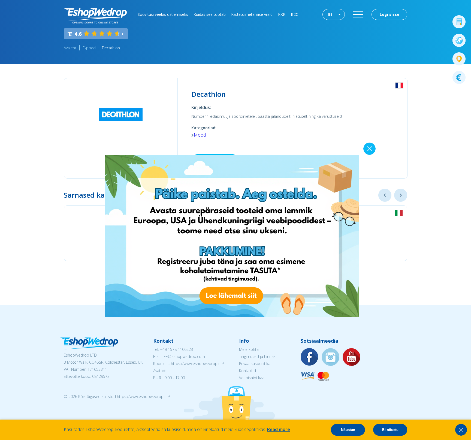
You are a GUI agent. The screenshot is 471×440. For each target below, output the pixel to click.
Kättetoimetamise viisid (252, 14)
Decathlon (111, 47)
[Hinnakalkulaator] (459, 21)
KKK (281, 14)
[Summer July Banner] (232, 315)
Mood (200, 135)
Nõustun (348, 430)
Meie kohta (249, 349)
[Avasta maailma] (459, 40)
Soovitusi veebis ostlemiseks (163, 14)
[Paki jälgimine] (459, 58)
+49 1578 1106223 (176, 349)
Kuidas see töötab (210, 14)
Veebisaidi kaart (253, 377)
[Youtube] (352, 357)
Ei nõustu (390, 430)
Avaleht (70, 47)
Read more (278, 429)
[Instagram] (331, 357)
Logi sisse (389, 14)
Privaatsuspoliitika (254, 363)
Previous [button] (384, 195)
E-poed (89, 47)
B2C (294, 14)
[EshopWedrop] (95, 15)
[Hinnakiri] (459, 77)
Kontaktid (247, 370)
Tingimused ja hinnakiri (259, 356)
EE (330, 14)
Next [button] (400, 195)
